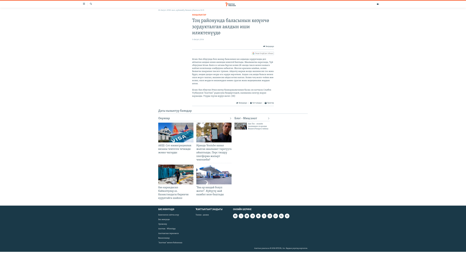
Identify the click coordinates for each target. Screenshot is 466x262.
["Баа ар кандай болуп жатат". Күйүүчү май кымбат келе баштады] (214, 174)
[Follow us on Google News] (258, 216)
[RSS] (281, 216)
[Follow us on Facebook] (235, 216)
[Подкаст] (287, 216)
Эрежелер (162, 224)
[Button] (268, 46)
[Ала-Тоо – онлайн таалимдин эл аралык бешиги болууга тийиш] (240, 126)
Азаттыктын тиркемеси (168, 233)
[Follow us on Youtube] (247, 216)
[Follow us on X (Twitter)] (241, 216)
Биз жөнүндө (164, 220)
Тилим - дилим (202, 215)
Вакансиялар (164, 238)
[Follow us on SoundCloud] (264, 216)
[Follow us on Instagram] (269, 216)
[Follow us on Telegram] (252, 216)
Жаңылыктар (199, 15)
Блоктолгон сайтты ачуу (168, 215)
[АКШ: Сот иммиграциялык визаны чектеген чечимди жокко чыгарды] (175, 132)
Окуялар (164, 118)
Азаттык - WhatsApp (167, 229)
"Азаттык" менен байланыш (170, 243)
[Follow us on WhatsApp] (275, 216)
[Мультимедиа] (378, 4)
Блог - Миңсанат (245, 118)
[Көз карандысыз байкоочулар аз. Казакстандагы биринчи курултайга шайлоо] (175, 174)
